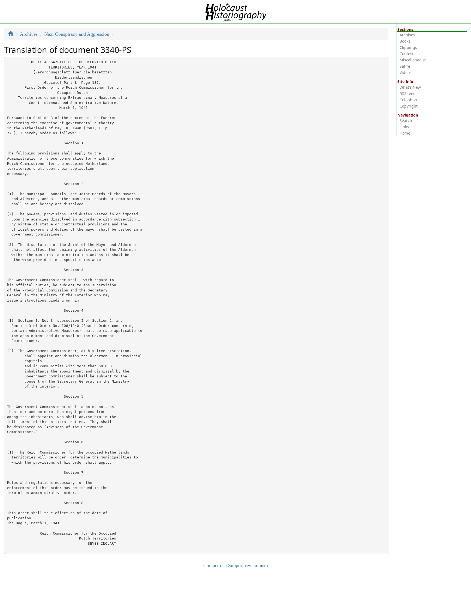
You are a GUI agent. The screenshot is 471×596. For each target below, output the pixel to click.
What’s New (410, 87)
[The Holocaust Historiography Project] (235, 11)
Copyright (409, 106)
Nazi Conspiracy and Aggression (76, 34)
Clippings (408, 47)
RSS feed (408, 93)
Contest (406, 53)
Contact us (213, 565)
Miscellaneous (413, 59)
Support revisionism (248, 565)
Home (405, 133)
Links (404, 126)
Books (405, 41)
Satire (405, 66)
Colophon (408, 99)
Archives (29, 34)
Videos (406, 72)
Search (406, 120)
